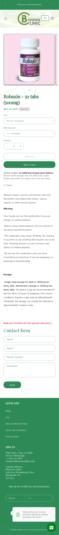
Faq (7, 417)
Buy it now (29, 164)
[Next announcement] (54, 5)
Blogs (8, 411)
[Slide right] (36, 90)
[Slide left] (23, 90)
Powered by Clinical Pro (39, 530)
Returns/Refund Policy (16, 424)
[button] (6, 18)
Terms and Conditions (16, 430)
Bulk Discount (10, 128)
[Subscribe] (29, 498)
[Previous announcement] (5, 5)
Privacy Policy (12, 436)
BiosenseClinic (23, 530)
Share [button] (9, 185)
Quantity (7, 140)
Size (5, 115)
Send (12, 385)
